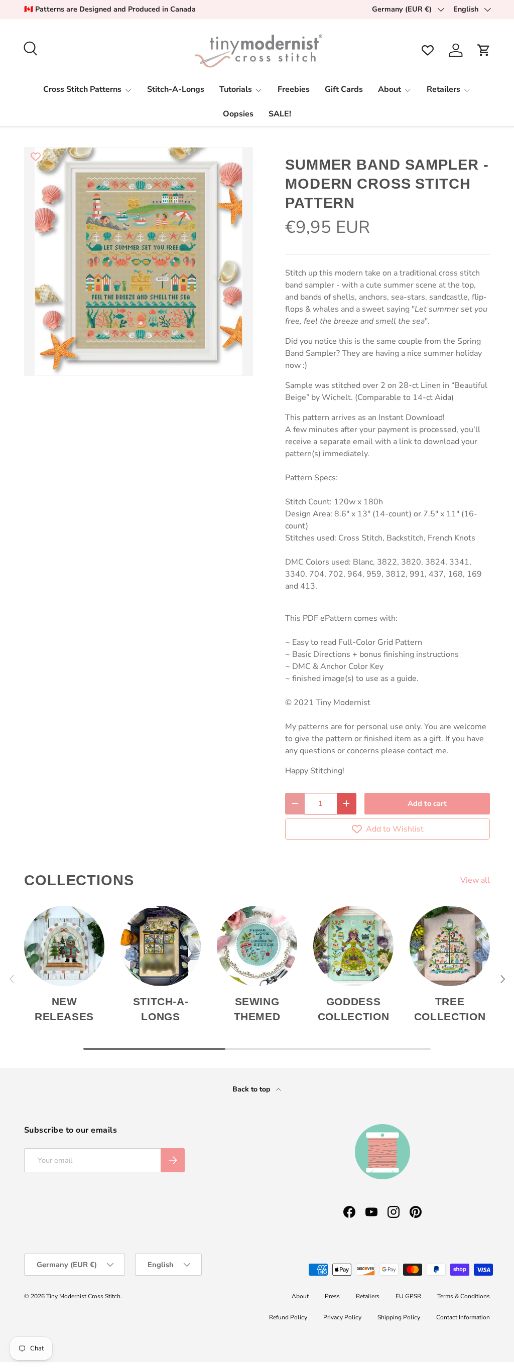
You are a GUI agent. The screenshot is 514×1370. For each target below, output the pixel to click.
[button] (484, 50)
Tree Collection (449, 1009)
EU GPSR (408, 1296)
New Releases (64, 1009)
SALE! (280, 113)
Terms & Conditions (463, 1296)
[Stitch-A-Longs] (160, 946)
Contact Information (463, 1317)
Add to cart (427, 803)
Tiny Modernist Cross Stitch (83, 1296)
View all (475, 880)
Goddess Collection (353, 1009)
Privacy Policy (342, 1317)
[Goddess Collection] (353, 946)
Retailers (367, 1296)
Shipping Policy (398, 1317)
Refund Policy (288, 1317)
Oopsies (238, 113)
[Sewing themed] (257, 946)
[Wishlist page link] (428, 50)
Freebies (294, 89)
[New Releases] (64, 946)
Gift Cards (344, 89)
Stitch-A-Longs (175, 89)
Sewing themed (257, 1009)
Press (332, 1296)
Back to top (252, 1089)
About (300, 1296)
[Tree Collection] (450, 946)
